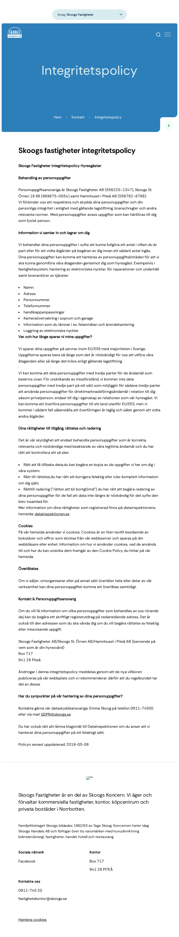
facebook (26, 861)
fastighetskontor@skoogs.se (42, 898)
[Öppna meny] (167, 34)
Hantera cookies (32, 919)
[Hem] (15, 33)
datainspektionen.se (52, 513)
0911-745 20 (30, 890)
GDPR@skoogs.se (56, 714)
